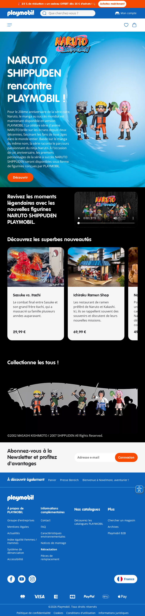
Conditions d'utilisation (81, 613)
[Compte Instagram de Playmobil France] (32, 579)
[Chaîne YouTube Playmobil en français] (21, 579)
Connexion (126, 457)
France (129, 579)
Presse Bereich (69, 480)
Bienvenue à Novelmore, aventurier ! (106, 480)
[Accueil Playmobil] (20, 13)
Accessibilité (15, 559)
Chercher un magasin (121, 520)
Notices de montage (53, 543)
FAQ (43, 527)
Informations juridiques (114, 613)
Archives (113, 527)
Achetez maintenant (112, 3)
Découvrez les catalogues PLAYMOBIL (88, 522)
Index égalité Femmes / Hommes (22, 541)
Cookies (58, 613)
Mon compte (129, 13)
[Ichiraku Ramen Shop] (96, 267)
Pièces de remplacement (50, 557)
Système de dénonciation (15, 551)
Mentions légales (18, 527)
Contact (45, 520)
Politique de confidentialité (34, 613)
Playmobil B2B (117, 533)
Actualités (13, 533)
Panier (52, 480)
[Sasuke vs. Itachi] (35, 267)
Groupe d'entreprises (20, 520)
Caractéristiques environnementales (53, 534)
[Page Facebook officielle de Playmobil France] (11, 579)
